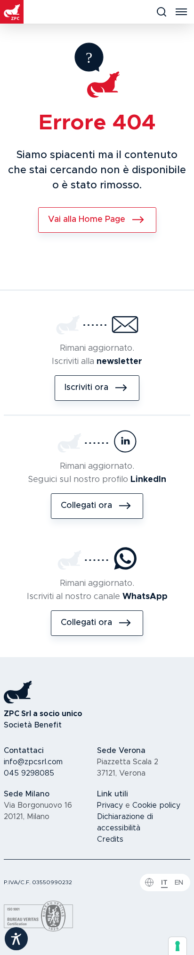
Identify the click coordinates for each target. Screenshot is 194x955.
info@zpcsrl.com (33, 762)
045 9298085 (29, 773)
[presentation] (177, 946)
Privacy (110, 805)
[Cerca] (161, 12)
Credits (110, 839)
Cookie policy (156, 805)
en (179, 882)
